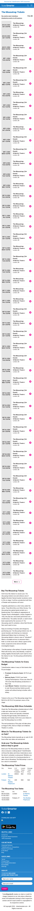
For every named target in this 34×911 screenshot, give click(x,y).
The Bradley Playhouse (11, 781)
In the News (4, 850)
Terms (3, 859)
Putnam (3, 780)
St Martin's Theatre (10, 775)
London (3, 774)
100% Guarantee (6, 838)
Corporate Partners (7, 845)
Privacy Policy (5, 861)
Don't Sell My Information (8, 863)
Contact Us (4, 835)
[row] (17, 26)
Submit (4, 889)
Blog (2, 852)
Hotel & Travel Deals (7, 849)
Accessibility (5, 864)
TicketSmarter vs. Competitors (10, 847)
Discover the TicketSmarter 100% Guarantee (17, 1)
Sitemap (3, 866)
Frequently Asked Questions (9, 836)
